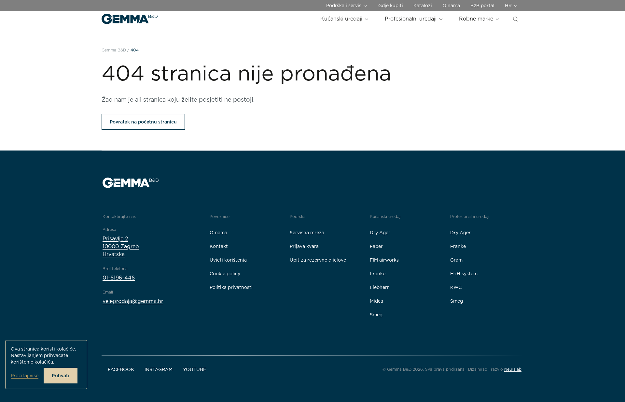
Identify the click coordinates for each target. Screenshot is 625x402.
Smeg (376, 314)
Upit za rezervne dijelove (318, 260)
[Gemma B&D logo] (130, 19)
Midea (376, 301)
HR (509, 5)
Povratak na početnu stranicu (143, 121)
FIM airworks (384, 260)
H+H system (464, 273)
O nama (451, 5)
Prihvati (60, 375)
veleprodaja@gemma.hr (133, 301)
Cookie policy (225, 273)
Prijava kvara (304, 246)
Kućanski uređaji (342, 19)
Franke (377, 273)
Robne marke (477, 19)
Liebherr (379, 287)
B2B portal (482, 5)
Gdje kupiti (390, 5)
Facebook (121, 369)
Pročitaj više (24, 375)
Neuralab (512, 369)
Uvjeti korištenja (228, 260)
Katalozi (422, 5)
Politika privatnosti (231, 287)
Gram (456, 260)
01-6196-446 (119, 278)
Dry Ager (380, 232)
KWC (456, 287)
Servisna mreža (307, 232)
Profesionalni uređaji (411, 19)
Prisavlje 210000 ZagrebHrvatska (121, 246)
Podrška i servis (344, 5)
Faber (376, 246)
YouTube (194, 369)
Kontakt (219, 246)
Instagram (159, 369)
